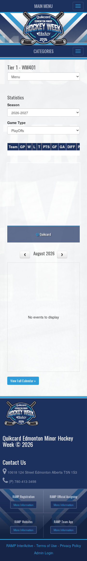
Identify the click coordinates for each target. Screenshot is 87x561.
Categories (44, 51)
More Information (23, 505)
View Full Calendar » (23, 380)
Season (13, 104)
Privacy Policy (70, 545)
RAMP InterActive (19, 545)
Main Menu (43, 6)
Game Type (16, 122)
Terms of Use (46, 545)
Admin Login (43, 552)
